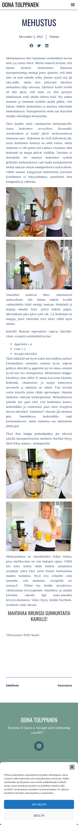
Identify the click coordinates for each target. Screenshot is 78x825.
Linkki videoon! (28, 604)
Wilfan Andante (22, 443)
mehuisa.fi (13, 585)
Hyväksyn (39, 804)
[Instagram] (39, 746)
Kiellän (39, 815)
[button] (72, 767)
